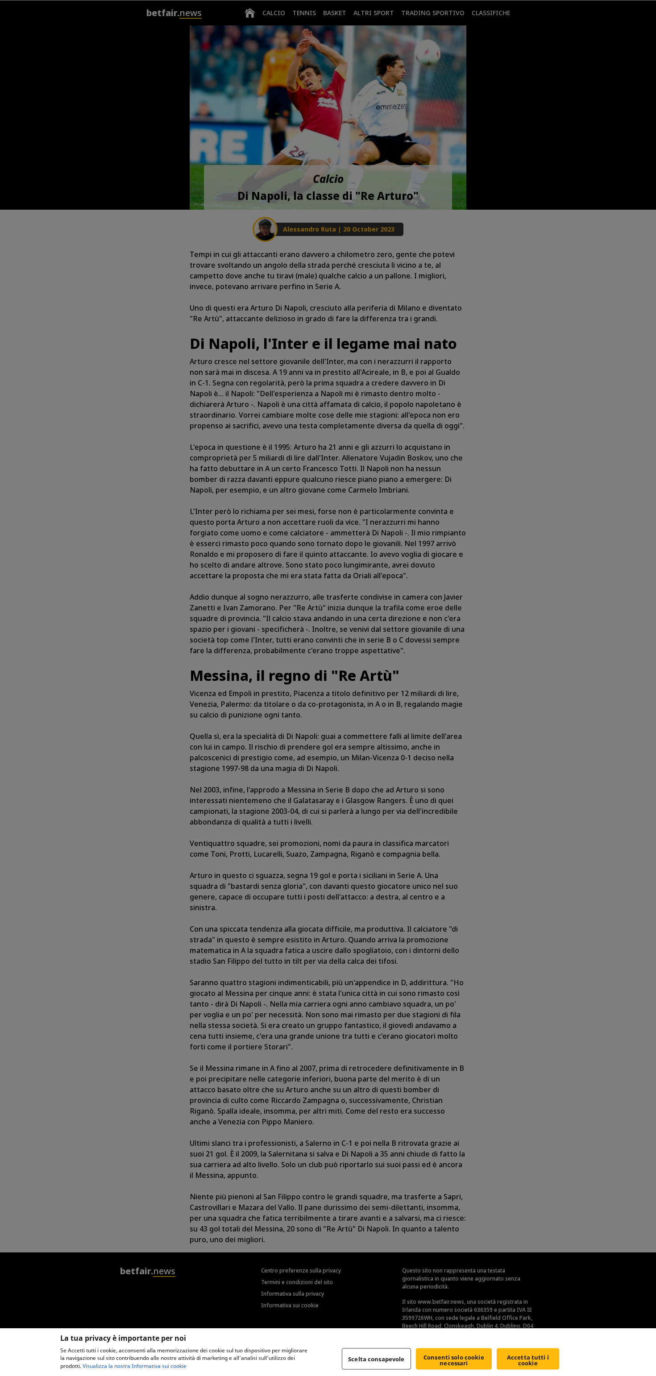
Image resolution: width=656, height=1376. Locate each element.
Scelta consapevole (376, 1359)
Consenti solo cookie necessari (453, 1360)
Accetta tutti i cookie (528, 1360)
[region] (328, 1352)
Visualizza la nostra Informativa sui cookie (135, 1366)
